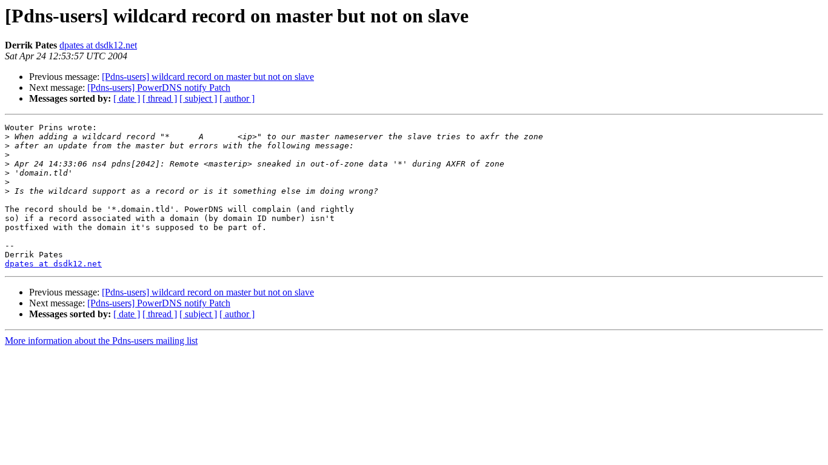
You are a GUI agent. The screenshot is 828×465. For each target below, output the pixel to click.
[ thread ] (159, 98)
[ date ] (126, 98)
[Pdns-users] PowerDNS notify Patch (158, 87)
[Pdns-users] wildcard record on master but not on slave (208, 76)
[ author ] (237, 98)
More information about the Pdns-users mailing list (101, 340)
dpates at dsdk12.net (98, 45)
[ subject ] (198, 98)
